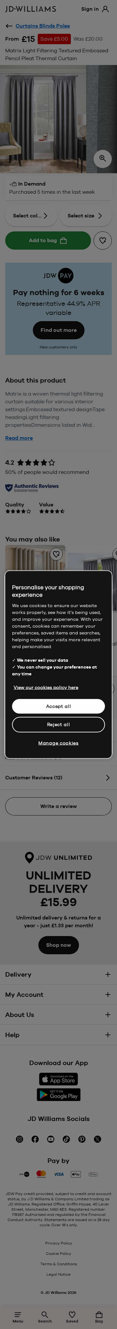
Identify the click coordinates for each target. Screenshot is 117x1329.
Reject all (58, 724)
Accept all (58, 706)
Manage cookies (58, 742)
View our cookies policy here (46, 687)
